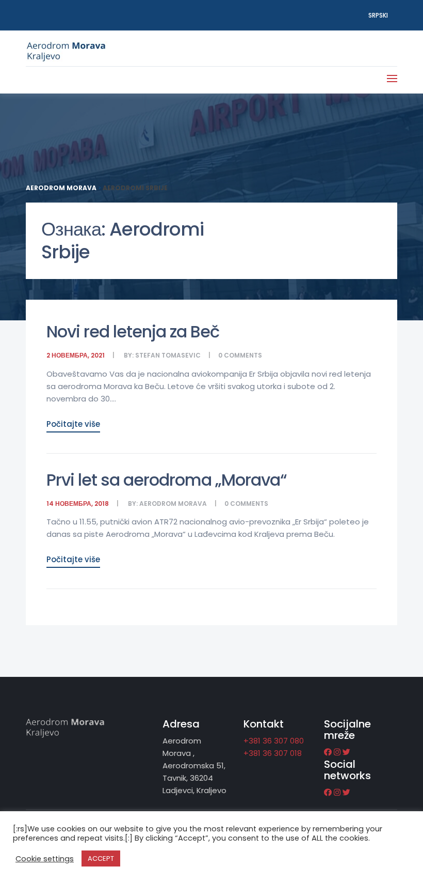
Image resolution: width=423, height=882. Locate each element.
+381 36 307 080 (273, 740)
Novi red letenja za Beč (132, 331)
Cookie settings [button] (44, 858)
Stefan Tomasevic (168, 355)
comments (243, 355)
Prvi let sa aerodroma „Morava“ (166, 479)
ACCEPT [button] (101, 858)
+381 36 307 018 (272, 753)
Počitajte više (73, 424)
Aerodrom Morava (173, 503)
